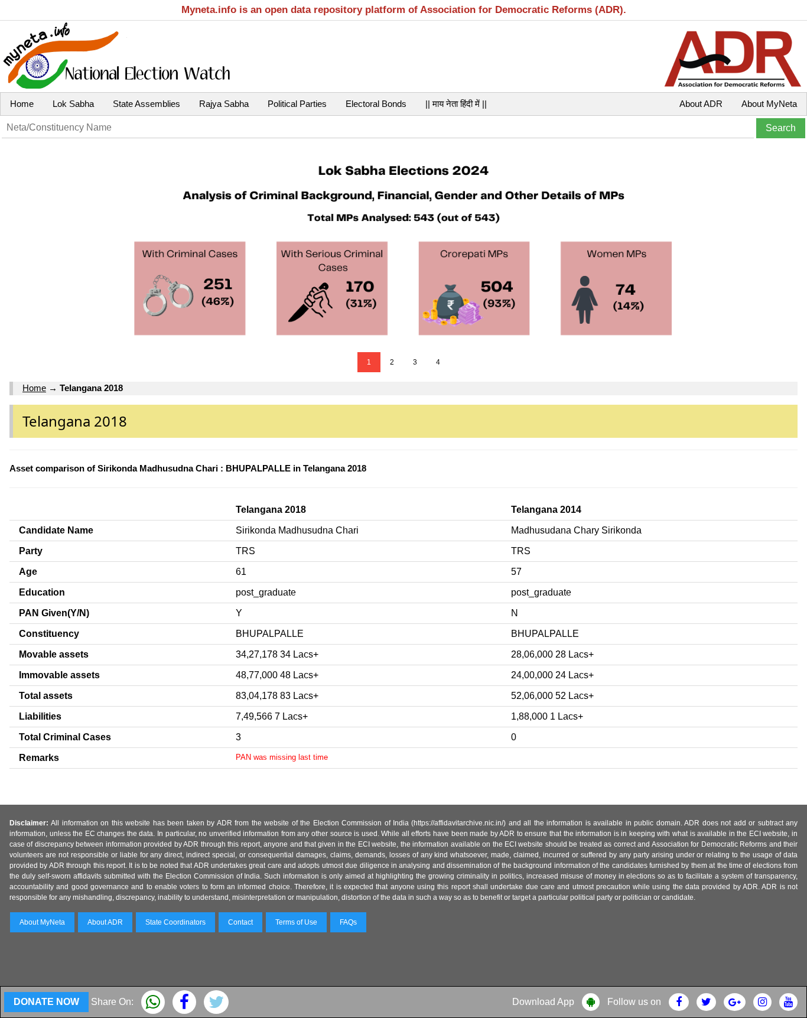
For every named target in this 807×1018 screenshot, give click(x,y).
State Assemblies (146, 104)
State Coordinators (175, 922)
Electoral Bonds (376, 104)
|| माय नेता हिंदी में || (456, 104)
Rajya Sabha (224, 104)
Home (22, 104)
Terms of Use (296, 922)
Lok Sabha (73, 104)
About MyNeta (769, 104)
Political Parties (297, 104)
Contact (240, 922)
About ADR (701, 104)
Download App (543, 1002)
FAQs (348, 922)
